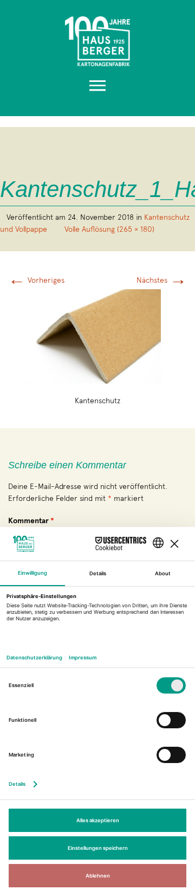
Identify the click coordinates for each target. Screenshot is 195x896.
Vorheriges (36, 280)
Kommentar (31, 520)
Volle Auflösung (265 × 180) (109, 229)
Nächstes (161, 280)
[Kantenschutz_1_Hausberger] (98, 333)
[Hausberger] (97, 38)
